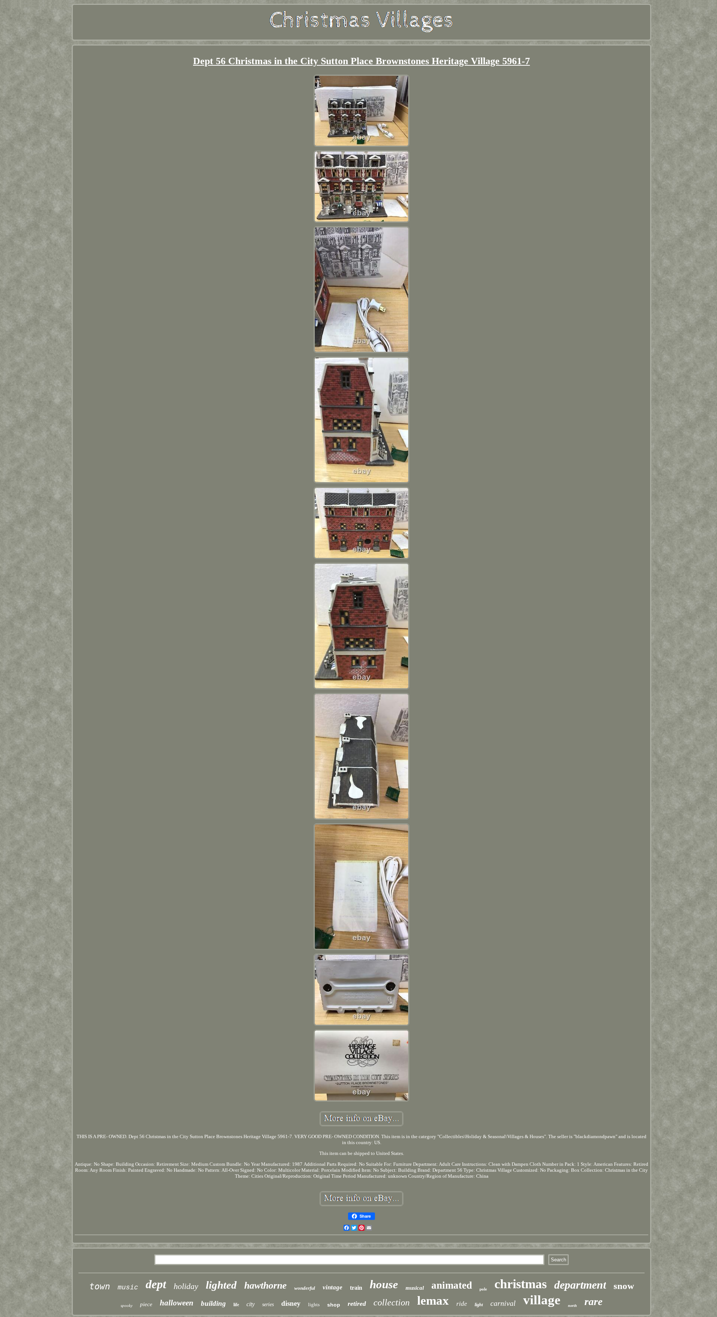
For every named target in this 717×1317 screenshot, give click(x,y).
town (99, 1286)
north (572, 1306)
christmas (520, 1284)
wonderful (304, 1288)
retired (357, 1303)
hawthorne (265, 1285)
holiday (186, 1286)
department (580, 1285)
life (236, 1304)
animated (451, 1285)
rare (593, 1301)
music (128, 1287)
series (268, 1304)
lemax (433, 1300)
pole (483, 1289)
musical (415, 1288)
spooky (127, 1305)
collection (391, 1302)
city (250, 1304)
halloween (176, 1302)
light (479, 1304)
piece (146, 1304)
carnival (503, 1303)
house (384, 1284)
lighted (221, 1285)
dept (156, 1284)
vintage (332, 1287)
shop (333, 1305)
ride (461, 1303)
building (213, 1303)
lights (314, 1304)
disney (291, 1303)
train (356, 1288)
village (542, 1300)
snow (624, 1286)
